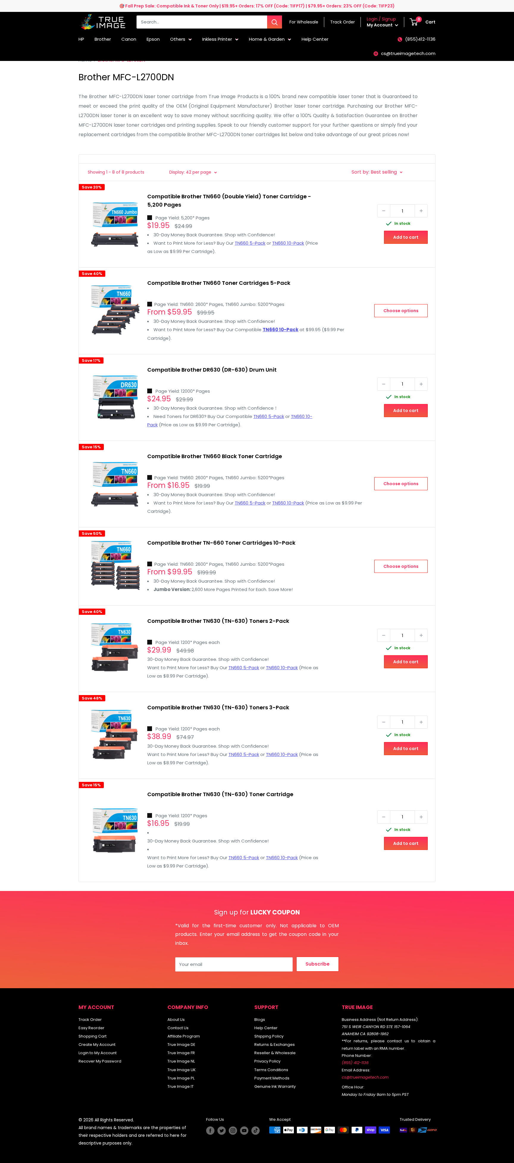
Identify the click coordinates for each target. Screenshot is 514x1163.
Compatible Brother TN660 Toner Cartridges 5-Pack (218, 283)
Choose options (401, 311)
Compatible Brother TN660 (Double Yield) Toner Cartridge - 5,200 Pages (229, 200)
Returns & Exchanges (274, 1044)
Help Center (315, 39)
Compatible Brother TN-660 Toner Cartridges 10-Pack (221, 542)
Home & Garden (267, 39)
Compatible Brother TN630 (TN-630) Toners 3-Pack (218, 707)
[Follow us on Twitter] (221, 1130)
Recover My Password (100, 1061)
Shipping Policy (268, 1036)
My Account (380, 25)
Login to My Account (98, 1053)
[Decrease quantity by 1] (383, 211)
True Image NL (181, 1061)
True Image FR (181, 1053)
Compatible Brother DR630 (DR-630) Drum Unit (212, 369)
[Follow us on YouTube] (244, 1130)
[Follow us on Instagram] (233, 1130)
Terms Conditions (271, 1070)
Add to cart (406, 237)
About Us (176, 1019)
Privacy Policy (267, 1061)
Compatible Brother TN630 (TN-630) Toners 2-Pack (218, 621)
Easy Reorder (91, 1028)
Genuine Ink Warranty (275, 1086)
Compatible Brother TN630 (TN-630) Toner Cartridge (220, 794)
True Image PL (181, 1078)
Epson (153, 39)
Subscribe (317, 964)
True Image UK (181, 1070)
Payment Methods (271, 1078)
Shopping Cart (92, 1036)
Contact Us (178, 1028)
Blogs (259, 1019)
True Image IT (180, 1086)
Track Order (90, 1019)
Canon (128, 39)
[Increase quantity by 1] (421, 211)
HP (81, 39)
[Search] (274, 22)
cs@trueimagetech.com (408, 53)
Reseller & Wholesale (275, 1053)
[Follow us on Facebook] (210, 1130)
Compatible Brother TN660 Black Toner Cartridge (214, 456)
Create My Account (97, 1044)
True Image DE (181, 1044)
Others (177, 39)
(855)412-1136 (420, 39)
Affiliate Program (183, 1036)
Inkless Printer (217, 39)
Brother (103, 39)
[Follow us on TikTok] (255, 1130)
